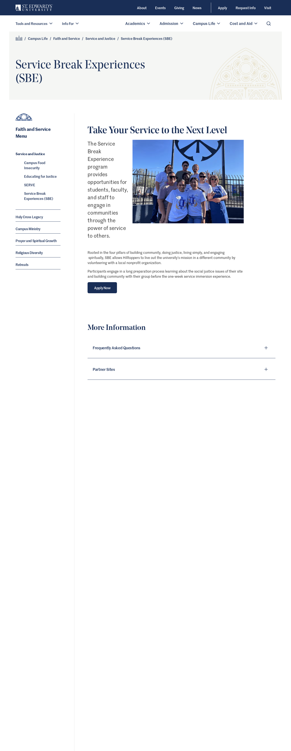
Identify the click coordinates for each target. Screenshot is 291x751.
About (142, 7)
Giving (179, 7)
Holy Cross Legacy (29, 216)
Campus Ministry (28, 228)
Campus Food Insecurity (34, 165)
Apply (222, 7)
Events (160, 7)
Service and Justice (100, 38)
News (197, 7)
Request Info (246, 7)
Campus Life (38, 38)
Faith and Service (66, 38)
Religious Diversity (29, 252)
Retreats (22, 264)
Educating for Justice (40, 176)
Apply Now (102, 287)
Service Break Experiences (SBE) (38, 196)
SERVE (29, 184)
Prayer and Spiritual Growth (36, 240)
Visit (267, 7)
